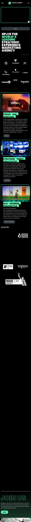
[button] (28, 3)
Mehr (4, 512)
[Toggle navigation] (2, 3)
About (6, 136)
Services (7, 180)
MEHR (15, 29)
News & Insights (9, 222)
